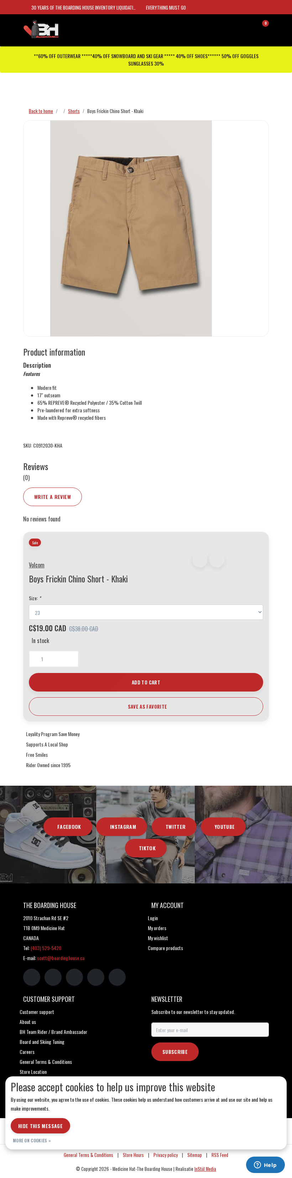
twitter (176, 826)
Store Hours (133, 1155)
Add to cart (146, 682)
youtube (225, 826)
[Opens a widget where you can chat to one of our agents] (265, 1165)
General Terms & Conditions (88, 1155)
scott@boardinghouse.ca (60, 958)
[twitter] (74, 977)
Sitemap (194, 1155)
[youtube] (95, 977)
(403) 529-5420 (46, 948)
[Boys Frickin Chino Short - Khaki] (146, 228)
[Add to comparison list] (216, 559)
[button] (200, 559)
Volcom (37, 565)
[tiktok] (117, 977)
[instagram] (53, 977)
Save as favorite (147, 706)
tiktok (147, 848)
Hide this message (40, 1125)
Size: (35, 598)
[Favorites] (248, 26)
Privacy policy (165, 1155)
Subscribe (175, 1051)
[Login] (235, 26)
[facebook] (31, 977)
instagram (123, 826)
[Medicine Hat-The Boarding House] (58, 28)
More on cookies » (32, 1140)
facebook (69, 826)
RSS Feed (220, 1155)
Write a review (52, 496)
